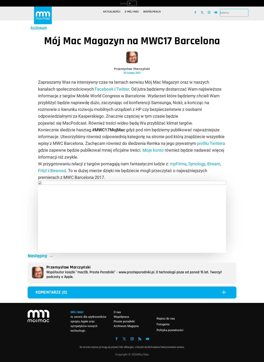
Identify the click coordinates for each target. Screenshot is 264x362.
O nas (117, 312)
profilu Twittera (211, 143)
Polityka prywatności (170, 330)
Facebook (104, 89)
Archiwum (39, 27)
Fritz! (42, 170)
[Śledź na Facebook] (195, 12)
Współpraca (152, 12)
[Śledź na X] (202, 12)
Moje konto (153, 150)
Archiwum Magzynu (126, 326)
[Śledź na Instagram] (209, 12)
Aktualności (111, 12)
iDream (213, 163)
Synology (196, 163)
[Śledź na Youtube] (215, 12)
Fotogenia (163, 324)
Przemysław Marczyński (132, 69)
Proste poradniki (124, 321)
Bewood (58, 170)
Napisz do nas (166, 318)
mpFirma (178, 163)
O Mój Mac (132, 12)
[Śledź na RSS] (140, 339)
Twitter (122, 89)
